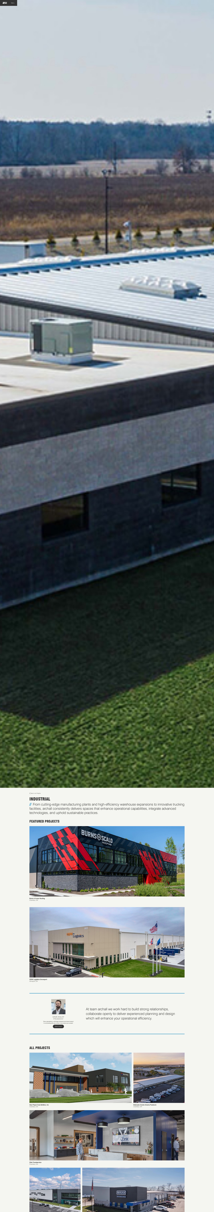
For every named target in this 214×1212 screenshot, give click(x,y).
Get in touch (58, 1026)
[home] (5, 3)
